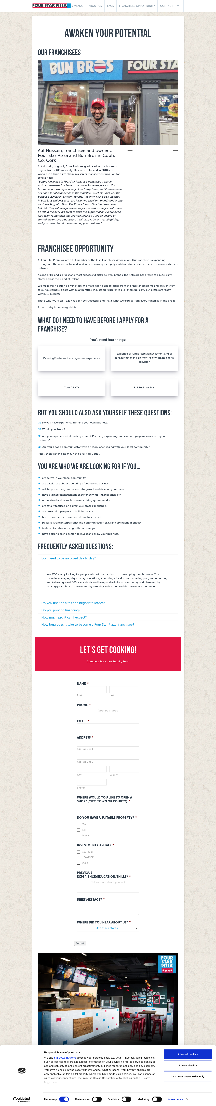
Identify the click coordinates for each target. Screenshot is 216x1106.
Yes (84, 824)
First (79, 695)
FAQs (110, 5)
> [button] (175, 150)
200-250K (88, 857)
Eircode (81, 787)
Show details (175, 1099)
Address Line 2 (85, 762)
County (114, 775)
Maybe (85, 835)
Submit (80, 943)
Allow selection (188, 1065)
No (84, 829)
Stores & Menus (72, 5)
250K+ (86, 863)
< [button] (130, 150)
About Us (95, 5)
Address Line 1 (85, 749)
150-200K (87, 851)
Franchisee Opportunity (137, 5)
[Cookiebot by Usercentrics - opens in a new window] (22, 1099)
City (79, 775)
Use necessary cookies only (187, 1076)
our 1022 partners (65, 1057)
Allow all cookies (188, 1054)
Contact (170, 6)
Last (112, 695)
